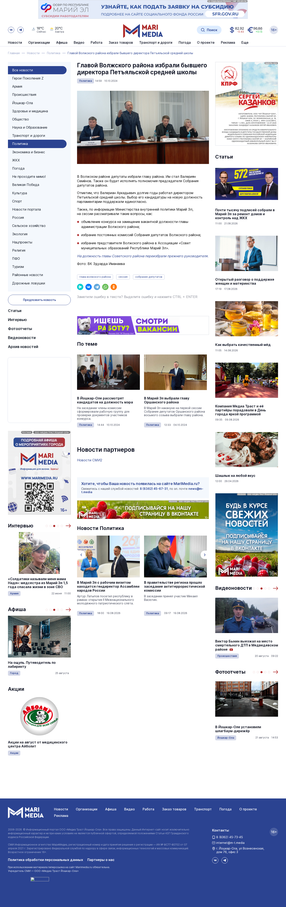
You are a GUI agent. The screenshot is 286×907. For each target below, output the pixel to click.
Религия (18, 250)
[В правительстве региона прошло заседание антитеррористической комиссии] (175, 556)
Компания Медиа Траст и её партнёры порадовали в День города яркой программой (240, 410)
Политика (20, 144)
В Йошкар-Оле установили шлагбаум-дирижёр (238, 729)
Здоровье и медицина (30, 111)
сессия (123, 276)
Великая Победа (25, 185)
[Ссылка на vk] (11, 30)
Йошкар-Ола (22, 103)
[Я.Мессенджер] (80, 287)
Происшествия (24, 94)
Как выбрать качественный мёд (243, 345)
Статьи (15, 310)
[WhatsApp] (105, 287)
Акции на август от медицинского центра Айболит (37, 744)
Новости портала (26, 209)
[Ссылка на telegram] (20, 30)
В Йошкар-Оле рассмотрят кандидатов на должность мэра (105, 400)
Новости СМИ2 (89, 460)
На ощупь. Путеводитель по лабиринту (32, 665)
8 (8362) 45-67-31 (154, 488)
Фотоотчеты (20, 328)
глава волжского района (95, 276)
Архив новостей (23, 346)
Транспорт (203, 809)
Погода (18, 168)
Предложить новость (39, 300)
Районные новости (27, 275)
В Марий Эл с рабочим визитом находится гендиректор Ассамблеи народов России (108, 586)
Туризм (18, 267)
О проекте (248, 809)
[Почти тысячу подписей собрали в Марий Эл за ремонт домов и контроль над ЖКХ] (246, 184)
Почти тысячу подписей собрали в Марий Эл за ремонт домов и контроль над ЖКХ (245, 214)
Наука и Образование (29, 127)
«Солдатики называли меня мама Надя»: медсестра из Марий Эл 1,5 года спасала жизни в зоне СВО (38, 583)
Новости (15, 43)
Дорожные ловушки (28, 283)
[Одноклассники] (114, 287)
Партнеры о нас (101, 860)
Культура (19, 193)
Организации (86, 809)
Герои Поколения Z (28, 78)
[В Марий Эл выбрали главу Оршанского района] (175, 372)
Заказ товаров (174, 809)
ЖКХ (16, 160)
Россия (18, 217)
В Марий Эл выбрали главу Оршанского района (166, 400)
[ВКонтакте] (88, 287)
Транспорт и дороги (28, 135)
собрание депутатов (148, 276)
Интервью (17, 319)
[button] (68, 526)
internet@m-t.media (230, 842)
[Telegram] (97, 287)
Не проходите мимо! (29, 176)
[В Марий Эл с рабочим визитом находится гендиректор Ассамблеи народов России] (108, 556)
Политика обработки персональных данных (45, 860)
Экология (19, 234)
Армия (17, 86)
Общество (20, 119)
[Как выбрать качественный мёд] (246, 319)
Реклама (61, 816)
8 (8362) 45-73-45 (229, 837)
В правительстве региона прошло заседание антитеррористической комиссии (174, 586)
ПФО (16, 258)
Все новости (22, 70)
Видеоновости (22, 337)
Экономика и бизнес (28, 152)
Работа (96, 43)
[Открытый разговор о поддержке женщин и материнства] (246, 253)
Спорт (17, 201)
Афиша (17, 609)
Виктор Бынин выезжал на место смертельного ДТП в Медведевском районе (246, 645)
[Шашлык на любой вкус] (246, 450)
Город (14, 673)
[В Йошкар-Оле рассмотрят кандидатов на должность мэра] (108, 372)
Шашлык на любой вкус (235, 476)
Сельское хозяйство (29, 226)
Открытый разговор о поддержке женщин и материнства (244, 281)
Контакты (220, 830)
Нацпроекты (22, 242)
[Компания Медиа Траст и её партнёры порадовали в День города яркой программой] (246, 380)
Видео (79, 43)
